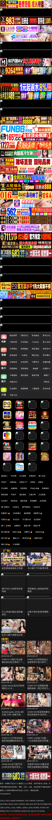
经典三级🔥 (16, 532)
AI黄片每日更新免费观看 (38, 613)
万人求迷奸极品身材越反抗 (12, 613)
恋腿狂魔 (46, 362)
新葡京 (40, 482)
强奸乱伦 (24, 335)
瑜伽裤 (35, 368)
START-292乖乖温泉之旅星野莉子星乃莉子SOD (37, 662)
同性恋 (46, 381)
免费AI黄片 (38, 538)
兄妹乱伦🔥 (39, 532)
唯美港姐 (35, 348)
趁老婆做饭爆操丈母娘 (12, 568)
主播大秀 (32, 494)
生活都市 (13, 388)
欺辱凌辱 (13, 355)
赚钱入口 (16, 538)
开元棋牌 (22, 476)
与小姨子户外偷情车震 (38, 568)
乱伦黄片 (4, 501)
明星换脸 (24, 368)
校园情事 (24, 388)
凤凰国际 (23, 488)
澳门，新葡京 (6, 525)
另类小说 (13, 395)
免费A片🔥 (28, 532)
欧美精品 (35, 335)
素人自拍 (46, 342)
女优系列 (24, 362)
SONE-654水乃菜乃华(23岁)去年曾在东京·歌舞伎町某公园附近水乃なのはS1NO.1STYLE (12, 768)
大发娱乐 (15, 507)
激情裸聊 (27, 513)
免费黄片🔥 (37, 513)
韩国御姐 (24, 348)
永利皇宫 (36, 507)
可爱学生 (35, 362)
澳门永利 (42, 476)
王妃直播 (42, 494)
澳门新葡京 (5, 507)
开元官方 (16, 519)
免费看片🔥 (5, 513)
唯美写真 (35, 375)
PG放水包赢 (34, 488)
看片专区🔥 (5, 538)
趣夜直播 (23, 501)
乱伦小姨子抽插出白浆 (12, 634)
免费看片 (17, 525)
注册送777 (23, 482)
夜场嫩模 (33, 501)
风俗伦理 (46, 388)
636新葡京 (17, 513)
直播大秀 (36, 525)
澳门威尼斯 (5, 532)
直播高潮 (45, 488)
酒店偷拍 (22, 494)
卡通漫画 (13, 375)
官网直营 (32, 476)
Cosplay (35, 342)
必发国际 (43, 501)
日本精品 (24, 342)
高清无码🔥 (26, 538)
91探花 (24, 355)
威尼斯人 (4, 476)
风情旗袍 (13, 368)
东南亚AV (46, 348)
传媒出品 (13, 381)
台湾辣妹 (13, 348)
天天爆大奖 (26, 519)
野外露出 (46, 355)
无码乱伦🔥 (5, 519)
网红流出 (35, 355)
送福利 (32, 482)
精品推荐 (13, 335)
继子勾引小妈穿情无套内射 (12, 590)
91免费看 (16, 544)
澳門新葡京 (26, 507)
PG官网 (14, 476)
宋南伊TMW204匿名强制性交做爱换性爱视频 (38, 765)
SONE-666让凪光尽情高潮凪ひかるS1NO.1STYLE (13, 688)
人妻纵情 (35, 388)
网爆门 (46, 375)
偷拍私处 (14, 501)
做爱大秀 (27, 525)
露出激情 (24, 375)
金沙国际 (37, 519)
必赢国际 (14, 488)
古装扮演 (13, 362)
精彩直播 (4, 494)
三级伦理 (13, 342)
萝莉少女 (46, 335)
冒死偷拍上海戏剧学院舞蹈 (38, 590)
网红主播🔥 (5, 544)
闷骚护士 (46, 368)
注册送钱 (13, 482)
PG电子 (4, 482)
